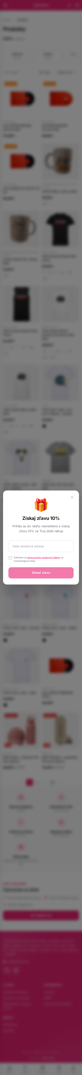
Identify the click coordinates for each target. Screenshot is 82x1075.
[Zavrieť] (72, 497)
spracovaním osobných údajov (43, 557)
